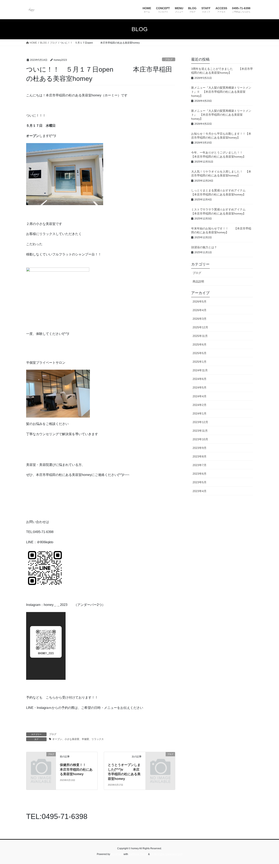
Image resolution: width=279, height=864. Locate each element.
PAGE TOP (268, 834)
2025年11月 (200, 336)
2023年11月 (200, 430)
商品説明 (198, 281)
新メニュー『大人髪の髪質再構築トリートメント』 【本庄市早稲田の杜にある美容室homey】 (221, 114)
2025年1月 (199, 361)
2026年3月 (199, 318)
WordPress (117, 854)
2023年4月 (199, 491)
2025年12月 (200, 327)
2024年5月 (199, 387)
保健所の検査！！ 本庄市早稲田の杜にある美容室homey (79, 769)
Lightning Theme (138, 854)
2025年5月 (199, 353)
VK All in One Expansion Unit (166, 854)
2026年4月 (199, 310)
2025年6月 (199, 344)
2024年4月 (199, 396)
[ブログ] (41, 761)
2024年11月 (200, 370)
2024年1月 (199, 413)
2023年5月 (199, 482)
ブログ (169, 59)
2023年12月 (200, 422)
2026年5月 (199, 301)
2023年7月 (199, 465)
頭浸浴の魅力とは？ (204, 247)
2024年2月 (199, 405)
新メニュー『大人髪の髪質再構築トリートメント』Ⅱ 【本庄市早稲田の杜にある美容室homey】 (221, 91)
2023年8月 (199, 456)
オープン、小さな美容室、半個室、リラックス (78, 739)
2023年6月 (199, 473)
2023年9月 (199, 448)
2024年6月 (199, 379)
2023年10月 (200, 439)
